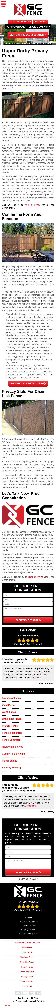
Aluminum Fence (11, 698)
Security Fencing (11, 767)
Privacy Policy (27, 977)
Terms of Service (27, 981)
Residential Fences (12, 746)
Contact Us (41, 21)
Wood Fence (9, 712)
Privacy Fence (10, 726)
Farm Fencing (9, 760)
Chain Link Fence (11, 719)
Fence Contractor (11, 740)
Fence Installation (12, 733)
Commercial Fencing (13, 753)
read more (36, 677)
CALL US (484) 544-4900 (21, 22)
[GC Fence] (28, 892)
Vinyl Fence (8, 705)
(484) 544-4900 (32, 205)
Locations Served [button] (27, 879)
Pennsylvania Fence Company (27, 943)
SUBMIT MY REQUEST (27, 620)
